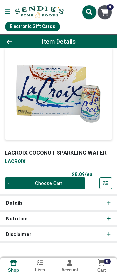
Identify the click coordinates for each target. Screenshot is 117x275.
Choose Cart (49, 183)
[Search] (89, 12)
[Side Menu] (7, 12)
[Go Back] (18, 41)
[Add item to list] (105, 183)
